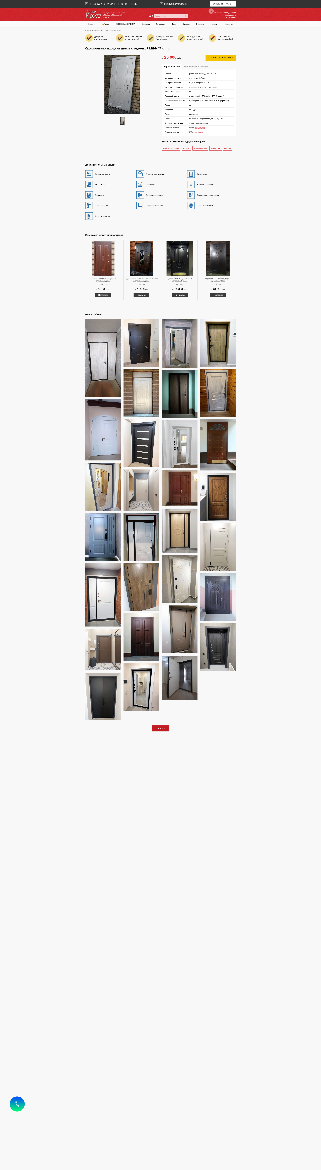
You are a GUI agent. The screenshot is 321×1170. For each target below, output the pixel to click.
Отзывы (186, 24)
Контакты (228, 24)
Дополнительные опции (196, 66)
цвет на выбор (199, 128)
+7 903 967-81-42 (126, 4)
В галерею (160, 728)
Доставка (146, 24)
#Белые (227, 148)
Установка (160, 24)
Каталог (91, 24)
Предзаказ (103, 295)
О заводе (200, 24)
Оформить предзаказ (221, 57)
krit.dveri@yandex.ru (175, 4)
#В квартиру (216, 148)
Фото (174, 24)
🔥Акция (105, 24)
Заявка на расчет (223, 4)
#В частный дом (200, 148)
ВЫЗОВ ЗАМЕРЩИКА (125, 24)
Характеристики (172, 66)
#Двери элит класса (171, 148)
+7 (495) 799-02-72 (101, 4)
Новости (214, 24)
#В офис (186, 148)
